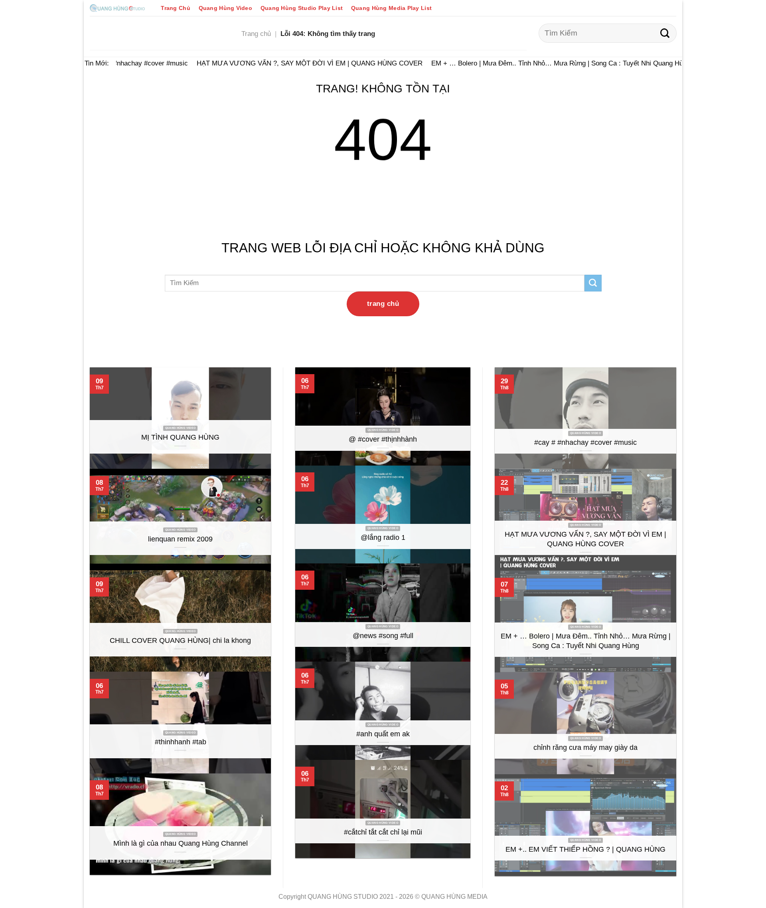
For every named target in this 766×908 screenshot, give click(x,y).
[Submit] (665, 33)
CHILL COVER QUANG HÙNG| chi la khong (180, 640)
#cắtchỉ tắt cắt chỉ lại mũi (383, 832)
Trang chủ (256, 34)
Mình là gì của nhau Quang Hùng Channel (180, 843)
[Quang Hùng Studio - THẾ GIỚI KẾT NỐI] (117, 8)
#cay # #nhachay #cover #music (130, 63)
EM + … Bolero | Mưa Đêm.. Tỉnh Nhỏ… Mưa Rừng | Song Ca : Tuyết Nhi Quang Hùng (551, 63)
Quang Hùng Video (225, 8)
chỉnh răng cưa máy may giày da (585, 747)
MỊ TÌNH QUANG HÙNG (180, 437)
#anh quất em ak (383, 734)
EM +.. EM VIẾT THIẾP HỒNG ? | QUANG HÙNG (585, 849)
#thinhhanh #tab (180, 742)
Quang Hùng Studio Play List (302, 8)
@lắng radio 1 (383, 537)
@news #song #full (383, 636)
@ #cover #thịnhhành (383, 439)
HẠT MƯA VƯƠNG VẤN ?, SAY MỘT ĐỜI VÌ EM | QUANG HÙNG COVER (300, 63)
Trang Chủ (175, 8)
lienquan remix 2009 (180, 539)
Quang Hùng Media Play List (391, 8)
